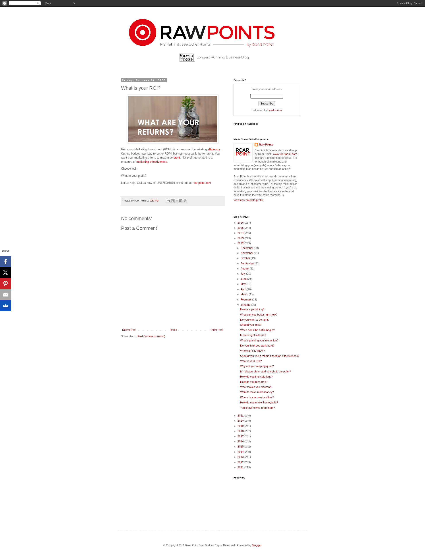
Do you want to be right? (254, 319)
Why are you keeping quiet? (257, 366)
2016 (241, 441)
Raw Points (266, 144)
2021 (241, 415)
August (245, 268)
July (243, 273)
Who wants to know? (252, 350)
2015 (241, 446)
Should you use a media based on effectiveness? (269, 356)
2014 (241, 451)
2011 (241, 467)
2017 (241, 436)
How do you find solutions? (256, 376)
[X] (5, 272)
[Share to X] (176, 201)
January (246, 304)
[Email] (5, 294)
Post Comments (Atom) (151, 336)
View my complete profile (249, 200)
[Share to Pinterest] (185, 201)
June (244, 279)
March (245, 294)
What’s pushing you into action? (259, 340)
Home (173, 329)
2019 (241, 426)
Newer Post (129, 329)
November (247, 253)
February (246, 299)
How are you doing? (252, 309)
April (244, 289)
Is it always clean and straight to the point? (265, 371)
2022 (241, 243)
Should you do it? (250, 324)
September (248, 263)
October (246, 258)
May (243, 284)
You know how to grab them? (257, 407)
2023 (241, 238)
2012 (241, 462)
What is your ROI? (251, 361)
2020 (241, 420)
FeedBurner (275, 110)
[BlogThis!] (172, 201)
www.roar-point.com (285, 154)
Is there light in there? (253, 335)
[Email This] (168, 201)
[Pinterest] (5, 283)
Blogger (256, 545)
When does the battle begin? (257, 330)
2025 (241, 227)
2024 (241, 232)
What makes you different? (256, 387)
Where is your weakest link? (257, 397)
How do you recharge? (254, 382)
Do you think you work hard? (257, 345)
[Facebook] (5, 261)
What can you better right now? (258, 314)
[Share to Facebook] (181, 201)
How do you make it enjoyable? (259, 402)
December (247, 248)
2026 (241, 222)
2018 (241, 431)
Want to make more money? (257, 392)
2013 (241, 457)
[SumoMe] (5, 305)
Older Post (217, 329)
